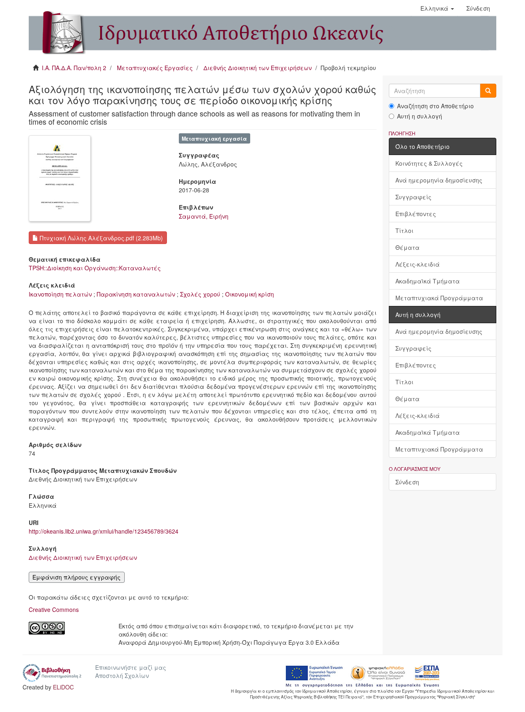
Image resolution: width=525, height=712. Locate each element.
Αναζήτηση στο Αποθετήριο (435, 106)
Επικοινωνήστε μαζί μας (130, 667)
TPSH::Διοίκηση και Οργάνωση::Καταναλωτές (95, 268)
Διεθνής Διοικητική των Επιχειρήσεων (257, 68)
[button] (437, 8)
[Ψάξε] (488, 91)
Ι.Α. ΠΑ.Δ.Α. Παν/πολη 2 (74, 68)
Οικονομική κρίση (249, 294)
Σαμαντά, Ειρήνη (203, 216)
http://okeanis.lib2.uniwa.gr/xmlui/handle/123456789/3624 (103, 531)
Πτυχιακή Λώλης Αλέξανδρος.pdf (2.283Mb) (100, 238)
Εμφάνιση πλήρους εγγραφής (76, 577)
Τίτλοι (404, 230)
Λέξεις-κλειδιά (417, 264)
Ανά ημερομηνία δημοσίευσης (438, 180)
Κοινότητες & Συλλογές (429, 163)
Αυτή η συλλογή (419, 116)
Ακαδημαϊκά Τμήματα (427, 281)
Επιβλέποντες (415, 214)
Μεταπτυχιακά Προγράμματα (439, 298)
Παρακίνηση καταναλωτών (136, 294)
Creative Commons (54, 609)
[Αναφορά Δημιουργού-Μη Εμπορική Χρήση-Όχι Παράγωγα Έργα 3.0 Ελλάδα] (67, 628)
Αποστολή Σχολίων (122, 675)
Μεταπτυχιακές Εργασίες (155, 68)
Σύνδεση (407, 482)
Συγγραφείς (413, 197)
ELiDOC (63, 687)
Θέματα (407, 247)
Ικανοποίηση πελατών (60, 294)
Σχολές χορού (200, 294)
